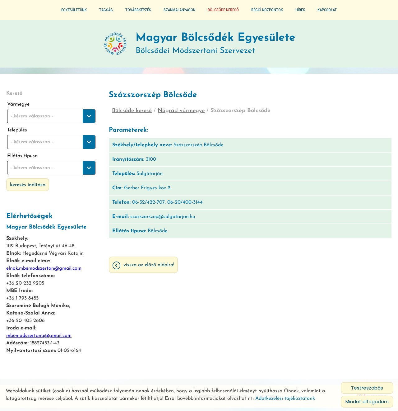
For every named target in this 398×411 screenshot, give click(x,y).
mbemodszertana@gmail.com (39, 335)
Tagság (106, 9)
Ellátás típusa (22, 156)
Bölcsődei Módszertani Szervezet (215, 43)
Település (17, 130)
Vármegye (18, 104)
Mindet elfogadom (367, 401)
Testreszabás (367, 388)
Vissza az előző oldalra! (148, 264)
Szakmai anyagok (179, 9)
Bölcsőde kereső (223, 9)
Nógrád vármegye (181, 111)
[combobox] (51, 116)
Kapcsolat (327, 9)
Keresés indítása (27, 184)
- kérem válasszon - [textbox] (32, 116)
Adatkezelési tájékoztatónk (285, 398)
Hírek (300, 9)
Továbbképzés (138, 9)
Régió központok (267, 9)
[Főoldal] (115, 43)
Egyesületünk (74, 9)
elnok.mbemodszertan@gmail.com (43, 268)
